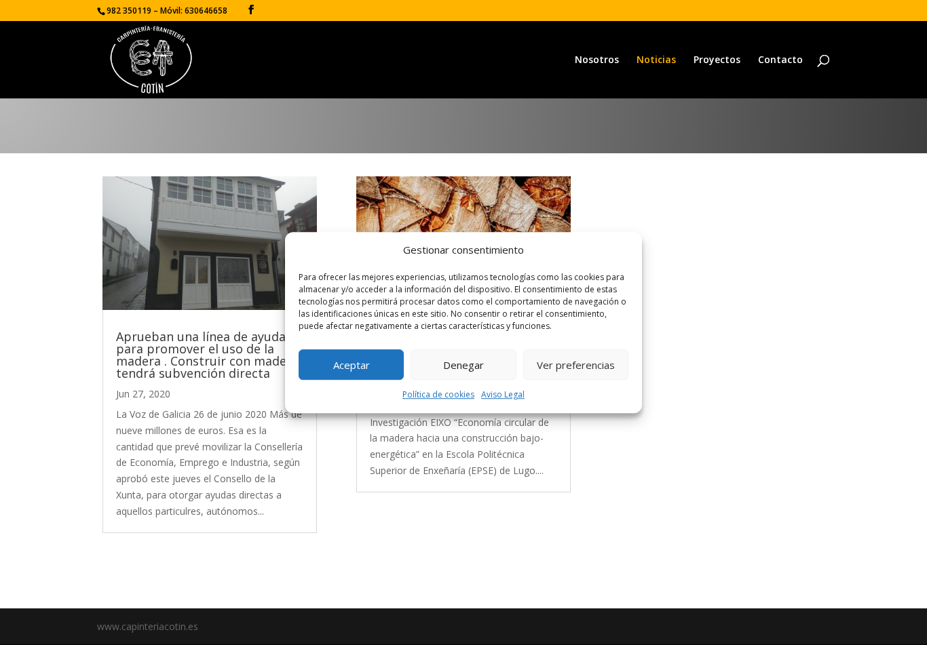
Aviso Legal (503, 395)
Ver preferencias (576, 365)
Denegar (463, 365)
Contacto (780, 60)
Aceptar (351, 365)
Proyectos (717, 60)
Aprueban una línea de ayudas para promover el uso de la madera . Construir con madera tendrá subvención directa (207, 354)
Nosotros (597, 60)
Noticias (656, 60)
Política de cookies (438, 395)
